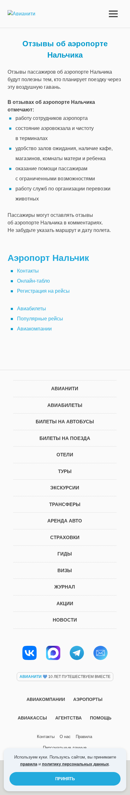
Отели (64, 454)
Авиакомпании (34, 328)
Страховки (65, 537)
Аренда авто (64, 520)
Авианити (64, 388)
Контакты (28, 270)
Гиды (64, 553)
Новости (65, 620)
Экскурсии (64, 487)
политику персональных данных (75, 764)
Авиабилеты (31, 308)
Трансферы (64, 504)
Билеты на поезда (64, 438)
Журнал (64, 586)
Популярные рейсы (40, 318)
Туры (65, 471)
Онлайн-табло (33, 281)
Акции (64, 603)
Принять (65, 778)
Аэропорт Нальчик (48, 258)
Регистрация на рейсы (43, 291)
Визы (64, 570)
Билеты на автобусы (65, 421)
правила (28, 764)
